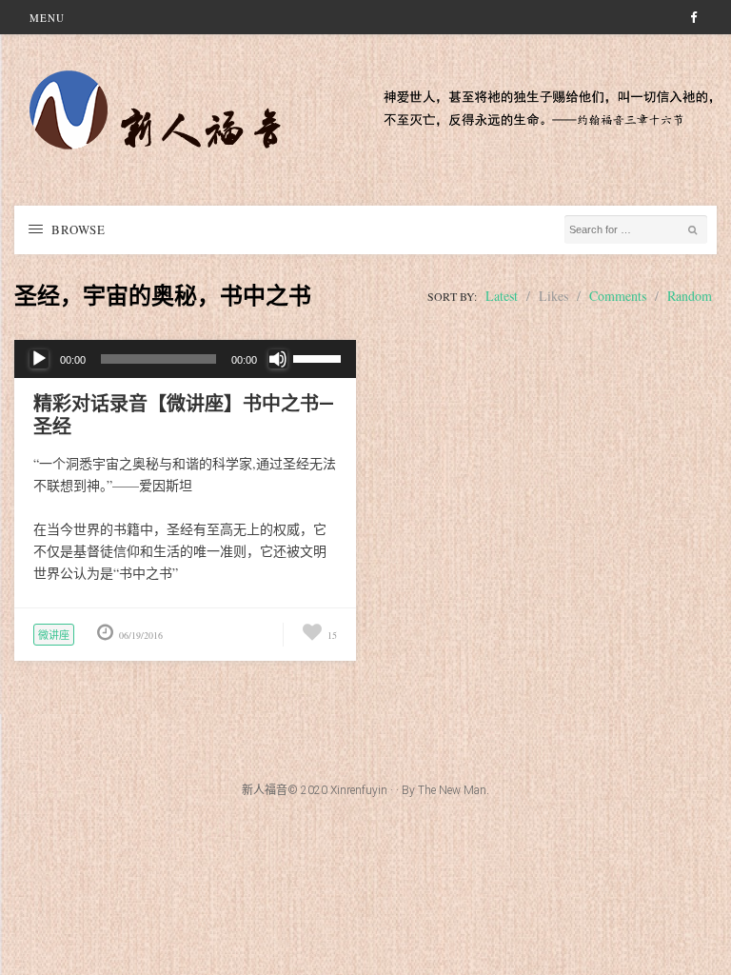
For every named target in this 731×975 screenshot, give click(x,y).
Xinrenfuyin (358, 790)
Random (689, 296)
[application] (185, 359)
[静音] (277, 358)
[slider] (319, 357)
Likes (553, 296)
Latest (501, 296)
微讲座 (53, 634)
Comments (617, 296)
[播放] (39, 358)
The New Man (452, 790)
